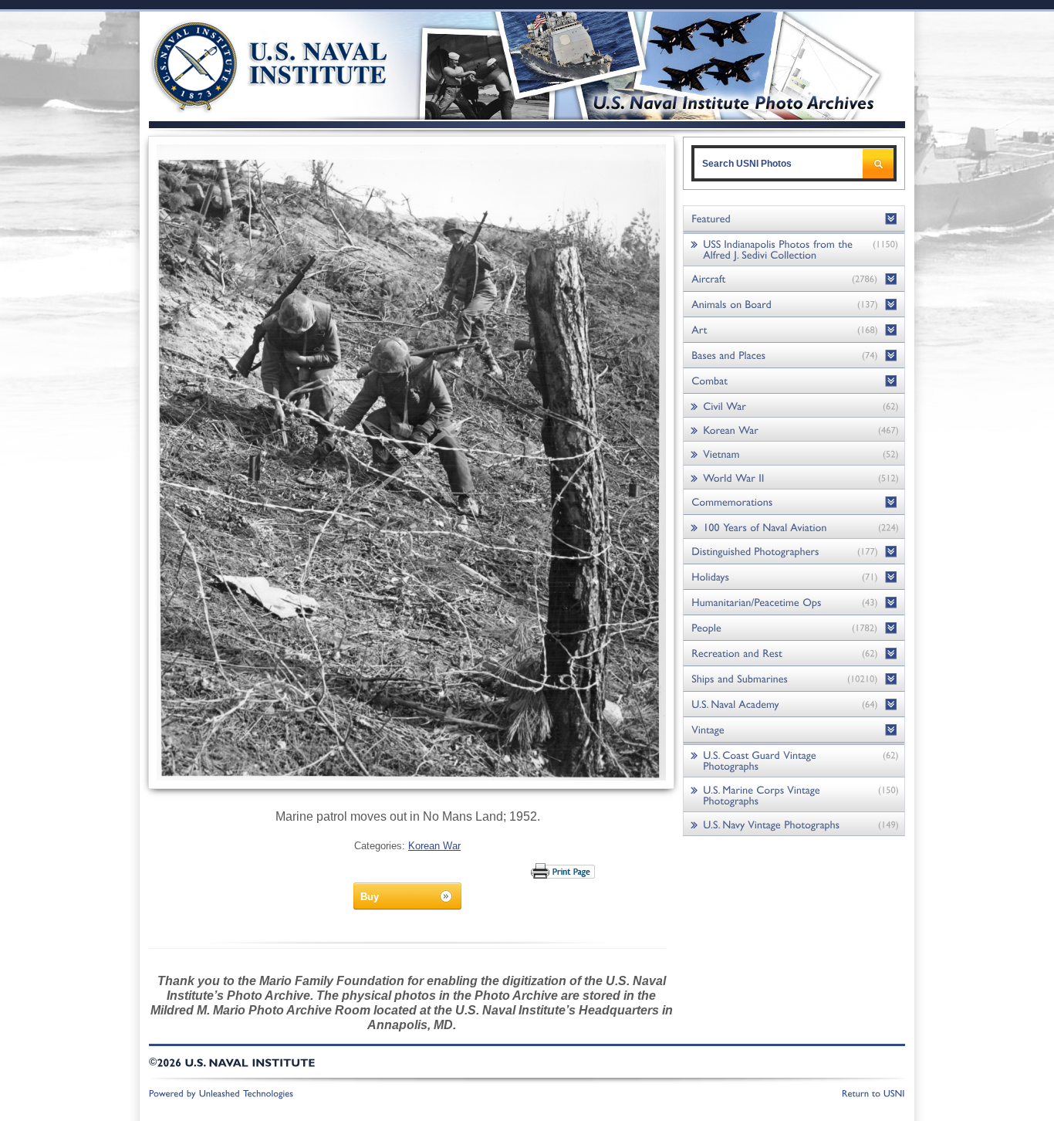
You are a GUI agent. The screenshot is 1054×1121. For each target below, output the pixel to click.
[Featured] (794, 219)
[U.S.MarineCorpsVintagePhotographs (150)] (794, 794)
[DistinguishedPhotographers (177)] (794, 551)
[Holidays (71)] (794, 577)
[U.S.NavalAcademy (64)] (794, 704)
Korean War (434, 846)
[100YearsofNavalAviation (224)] (794, 527)
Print (563, 870)
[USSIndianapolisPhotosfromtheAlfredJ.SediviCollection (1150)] (794, 249)
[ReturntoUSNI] (873, 1093)
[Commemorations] (794, 502)
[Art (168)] (794, 330)
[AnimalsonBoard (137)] (794, 304)
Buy (369, 897)
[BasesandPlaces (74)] (794, 355)
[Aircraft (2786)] (794, 279)
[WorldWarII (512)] (794, 477)
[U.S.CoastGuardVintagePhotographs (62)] (794, 760)
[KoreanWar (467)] (794, 430)
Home (252, 64)
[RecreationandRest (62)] (794, 653)
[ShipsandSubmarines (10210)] (794, 679)
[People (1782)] (794, 628)
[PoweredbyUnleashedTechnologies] (221, 1093)
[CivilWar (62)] (794, 406)
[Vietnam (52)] (794, 454)
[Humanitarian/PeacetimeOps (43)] (794, 602)
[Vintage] (794, 730)
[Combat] (794, 381)
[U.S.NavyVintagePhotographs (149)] (794, 824)
